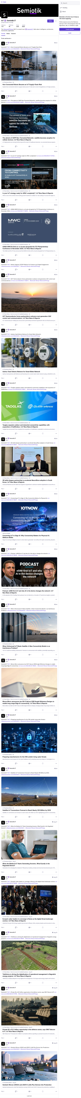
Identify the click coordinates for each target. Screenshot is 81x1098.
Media (8, 33)
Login (69, 33)
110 (2, 26)
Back (4, 2)
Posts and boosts (6, 38)
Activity (3, 33)
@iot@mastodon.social (6, 22)
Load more (29, 1096)
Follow (50, 21)
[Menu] (55, 21)
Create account (70, 29)
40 (9, 26)
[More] (56, 91)
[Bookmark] (43, 91)
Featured (13, 33)
